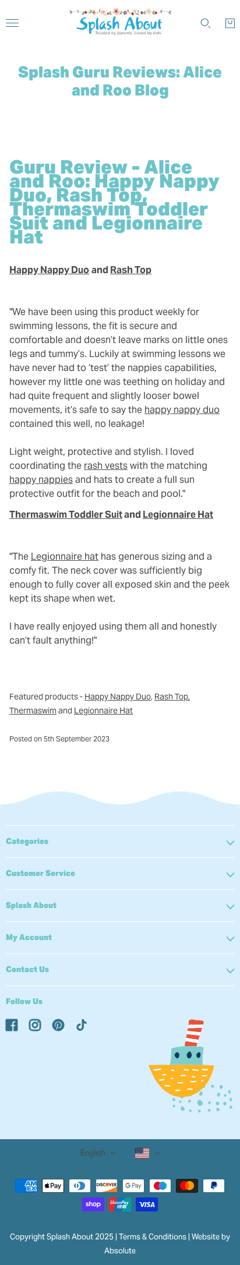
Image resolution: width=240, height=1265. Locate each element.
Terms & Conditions (152, 1237)
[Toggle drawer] (12, 23)
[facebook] (11, 1024)
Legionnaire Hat (178, 514)
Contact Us (27, 969)
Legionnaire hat (64, 556)
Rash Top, (172, 696)
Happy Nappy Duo (117, 696)
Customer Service (40, 873)
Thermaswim (33, 710)
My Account (29, 937)
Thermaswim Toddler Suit (65, 514)
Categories (27, 841)
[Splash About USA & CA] (120, 23)
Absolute (120, 1251)
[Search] (205, 23)
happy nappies (41, 480)
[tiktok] (81, 1024)
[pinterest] (58, 1024)
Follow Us (24, 1001)
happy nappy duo (182, 410)
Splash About (31, 905)
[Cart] (230, 23)
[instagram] (34, 1024)
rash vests (106, 466)
